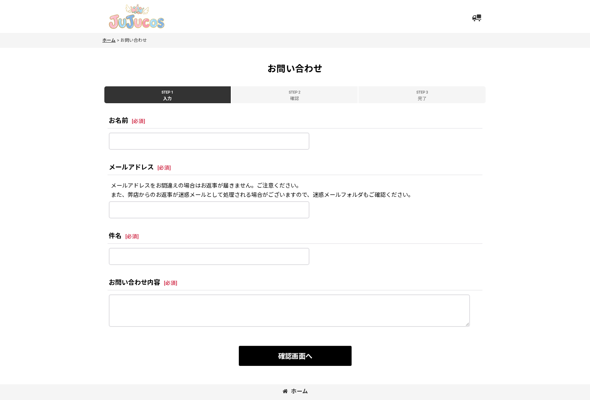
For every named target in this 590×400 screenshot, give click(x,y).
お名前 (118, 120)
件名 (115, 236)
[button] (476, 17)
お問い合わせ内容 (134, 282)
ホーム (299, 391)
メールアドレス (131, 167)
